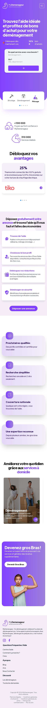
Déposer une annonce (23, 308)
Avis (4, 668)
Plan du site (29, 702)
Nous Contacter (9, 671)
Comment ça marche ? (11, 653)
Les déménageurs (9, 680)
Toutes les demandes (11, 683)
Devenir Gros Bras (15, 564)
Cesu (5, 656)
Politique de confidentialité (22, 701)
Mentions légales (15, 697)
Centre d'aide (8, 649)
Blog (4, 665)
